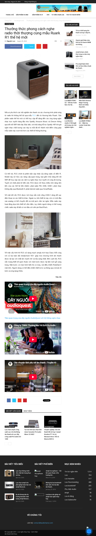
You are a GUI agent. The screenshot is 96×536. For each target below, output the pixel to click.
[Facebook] (75, 1)
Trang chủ (10, 15)
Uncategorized (9, 24)
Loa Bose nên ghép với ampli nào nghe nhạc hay (53, 497)
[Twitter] (79, 1)
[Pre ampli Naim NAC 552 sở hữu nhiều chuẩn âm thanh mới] (69, 66)
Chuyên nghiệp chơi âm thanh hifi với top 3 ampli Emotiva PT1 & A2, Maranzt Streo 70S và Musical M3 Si (52, 434)
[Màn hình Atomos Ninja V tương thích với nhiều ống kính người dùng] (85, 94)
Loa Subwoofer (70, 500)
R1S (34, 115)
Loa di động (69, 496)
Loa (66, 97)
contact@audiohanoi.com (43, 523)
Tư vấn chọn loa (58, 15)
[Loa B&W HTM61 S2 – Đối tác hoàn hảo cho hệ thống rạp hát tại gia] (71, 94)
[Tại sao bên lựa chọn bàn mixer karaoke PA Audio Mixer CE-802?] (33, 422)
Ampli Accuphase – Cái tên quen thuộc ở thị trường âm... (53, 473)
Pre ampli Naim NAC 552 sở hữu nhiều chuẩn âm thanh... (83, 66)
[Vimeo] (82, 1)
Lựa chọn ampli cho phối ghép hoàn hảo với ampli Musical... (23, 485)
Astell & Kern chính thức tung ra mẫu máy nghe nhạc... (83, 54)
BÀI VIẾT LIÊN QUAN (13, 411)
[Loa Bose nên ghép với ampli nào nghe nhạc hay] (39, 496)
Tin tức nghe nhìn (73, 15)
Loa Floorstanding (71, 482)
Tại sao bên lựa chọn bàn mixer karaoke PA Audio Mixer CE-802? (33, 432)
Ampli (67, 492)
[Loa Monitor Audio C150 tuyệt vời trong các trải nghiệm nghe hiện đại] (71, 115)
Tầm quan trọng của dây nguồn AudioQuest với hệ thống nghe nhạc (32, 318)
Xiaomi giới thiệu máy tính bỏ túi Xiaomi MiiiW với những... (83, 42)
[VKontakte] (86, 1)
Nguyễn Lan (11, 41)
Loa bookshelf (70, 485)
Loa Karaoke (69, 478)
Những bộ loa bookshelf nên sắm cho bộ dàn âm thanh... (53, 485)
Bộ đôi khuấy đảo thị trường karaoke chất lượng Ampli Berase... (23, 497)
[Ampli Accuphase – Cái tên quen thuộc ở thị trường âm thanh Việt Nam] (39, 473)
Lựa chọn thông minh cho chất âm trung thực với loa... (23, 473)
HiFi (48, 15)
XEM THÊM (28, 411)
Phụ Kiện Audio (70, 489)
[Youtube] (89, 1)
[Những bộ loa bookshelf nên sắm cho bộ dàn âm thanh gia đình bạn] (39, 485)
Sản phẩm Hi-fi (37, 15)
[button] (88, 15)
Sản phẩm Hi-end (22, 15)
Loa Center (68, 118)
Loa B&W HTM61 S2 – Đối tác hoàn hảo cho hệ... (71, 103)
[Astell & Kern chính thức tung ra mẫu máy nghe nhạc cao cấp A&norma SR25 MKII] (69, 54)
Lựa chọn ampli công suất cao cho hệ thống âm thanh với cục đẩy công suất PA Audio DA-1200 (13, 434)
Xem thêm (77, 76)
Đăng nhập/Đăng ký (30, 1)
